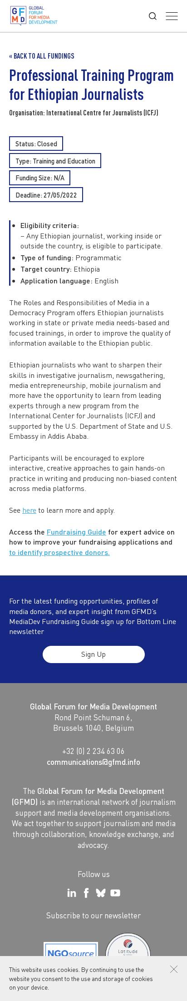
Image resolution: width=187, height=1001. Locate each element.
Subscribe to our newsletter (93, 915)
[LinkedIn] (72, 893)
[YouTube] (115, 893)
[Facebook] (86, 893)
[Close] (174, 969)
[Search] (153, 16)
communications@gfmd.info (93, 762)
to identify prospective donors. (59, 552)
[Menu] (172, 16)
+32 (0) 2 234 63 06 (93, 751)
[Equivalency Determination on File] (71, 955)
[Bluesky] (101, 893)
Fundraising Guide (76, 531)
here (29, 510)
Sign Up (93, 654)
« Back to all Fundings (41, 56)
